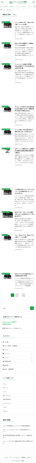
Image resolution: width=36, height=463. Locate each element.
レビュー (7, 357)
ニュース (7, 353)
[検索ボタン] (33, 2)
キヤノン (5, 388)
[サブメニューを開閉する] (31, 353)
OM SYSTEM (6, 399)
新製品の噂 (7, 361)
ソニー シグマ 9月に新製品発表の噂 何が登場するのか (18, 442)
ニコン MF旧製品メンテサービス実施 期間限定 (16, 426)
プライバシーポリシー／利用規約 (17, 457)
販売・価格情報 (8, 369)
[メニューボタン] (2, 2)
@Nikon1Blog (6, 324)
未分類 (6, 365)
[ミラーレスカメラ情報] (18, 2)
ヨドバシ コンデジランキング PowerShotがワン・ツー (17, 430)
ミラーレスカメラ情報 (8, 322)
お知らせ (29, 457)
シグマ (5, 407)
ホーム (6, 457)
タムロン (5, 411)
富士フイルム (7, 395)
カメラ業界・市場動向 (10, 346)
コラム (6, 350)
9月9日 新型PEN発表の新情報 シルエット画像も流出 (17, 436)
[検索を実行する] (32, 308)
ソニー (5, 392)
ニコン (5, 384)
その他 (6, 342)
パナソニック (7, 403)
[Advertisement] (18, 94)
